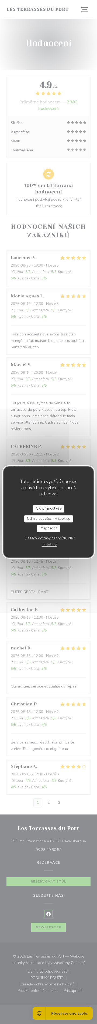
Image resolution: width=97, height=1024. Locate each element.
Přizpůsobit (48, 528)
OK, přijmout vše (48, 508)
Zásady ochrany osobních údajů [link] (50, 538)
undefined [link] (49, 545)
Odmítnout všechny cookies (48, 518)
